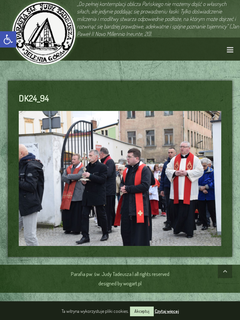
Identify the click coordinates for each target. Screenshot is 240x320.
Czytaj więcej (167, 311)
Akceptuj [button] (141, 311)
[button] (8, 39)
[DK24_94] (120, 177)
